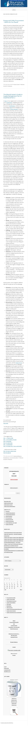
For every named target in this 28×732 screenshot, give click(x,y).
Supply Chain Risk (9, 524)
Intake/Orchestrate (10, 521)
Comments (7, 670)
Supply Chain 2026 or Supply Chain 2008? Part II (13, 539)
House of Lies (19, 362)
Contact (14, 647)
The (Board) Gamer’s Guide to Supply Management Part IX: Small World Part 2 (12, 96)
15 (17, 584)
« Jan (5, 589)
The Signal (9, 604)
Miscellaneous (6, 457)
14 (14, 584)
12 (9, 584)
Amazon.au (14, 705)
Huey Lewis (5, 423)
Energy (15, 84)
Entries (6, 668)
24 (4, 588)
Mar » (21, 589)
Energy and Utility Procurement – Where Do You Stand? (13, 21)
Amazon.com (14, 700)
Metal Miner (9, 606)
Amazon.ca (14, 698)
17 (4, 586)
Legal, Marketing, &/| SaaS (11, 522)
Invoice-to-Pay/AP (9, 519)
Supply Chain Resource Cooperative (14, 612)
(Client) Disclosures (14, 628)
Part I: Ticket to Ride (8, 438)
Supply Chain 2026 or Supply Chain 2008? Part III (14, 537)
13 (11, 584)
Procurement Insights (11, 597)
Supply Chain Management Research (14, 609)
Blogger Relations (14, 642)
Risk (11, 107)
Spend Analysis (9, 516)
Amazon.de (14, 703)
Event (18, 84)
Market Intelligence (17, 456)
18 (7, 586)
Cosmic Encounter (14, 109)
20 (11, 586)
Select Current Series (8, 503)
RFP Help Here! (14, 635)
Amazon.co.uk (14, 701)
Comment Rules (14, 625)
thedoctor (10, 86)
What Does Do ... (14, 633)
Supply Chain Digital (11, 599)
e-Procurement (9, 517)
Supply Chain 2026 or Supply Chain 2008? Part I (13, 540)
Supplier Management (10, 513)
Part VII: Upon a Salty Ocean (9, 451)
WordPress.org (7, 671)
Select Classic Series (8, 504)
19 (9, 586)
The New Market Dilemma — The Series (12, 542)
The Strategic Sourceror (11, 601)
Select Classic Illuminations (9, 506)
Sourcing (7, 511)
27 (11, 588)
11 (7, 584)
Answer (14, 655)
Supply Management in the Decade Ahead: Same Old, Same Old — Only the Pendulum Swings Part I (13, 534)
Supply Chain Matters (11, 602)
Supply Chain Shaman (11, 610)
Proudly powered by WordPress (7, 722)
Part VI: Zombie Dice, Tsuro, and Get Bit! (12, 446)
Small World (9, 102)
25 (7, 588)
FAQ (14, 624)
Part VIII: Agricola (7, 452)
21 (14, 586)
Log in (5, 666)
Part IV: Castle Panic (7, 443)
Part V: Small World (7, 444)
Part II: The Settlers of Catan (9, 439)
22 (17, 586)
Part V (5, 101)
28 (14, 588)
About (14, 620)
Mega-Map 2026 (7, 501)
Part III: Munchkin (7, 441)
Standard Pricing (14, 637)
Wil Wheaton (12, 106)
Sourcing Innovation (14, 457)
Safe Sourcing (9, 607)
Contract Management (10, 514)
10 (4, 584)
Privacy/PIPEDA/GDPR (14, 622)
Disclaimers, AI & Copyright (14, 627)
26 (9, 588)
